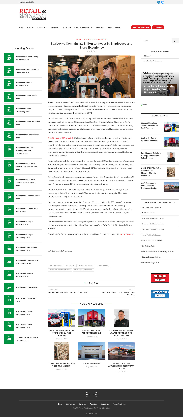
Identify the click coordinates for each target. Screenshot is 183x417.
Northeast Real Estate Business (153, 224)
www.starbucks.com (127, 234)
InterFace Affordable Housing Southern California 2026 (24, 150)
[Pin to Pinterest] (94, 283)
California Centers (148, 213)
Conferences (70, 404)
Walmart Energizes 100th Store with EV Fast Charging (61, 333)
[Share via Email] (97, 283)
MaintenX (147, 56)
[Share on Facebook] (89, 283)
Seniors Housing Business (151, 263)
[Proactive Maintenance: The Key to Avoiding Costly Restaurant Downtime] (160, 83)
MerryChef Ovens (85, 266)
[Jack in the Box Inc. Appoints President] (91, 318)
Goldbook (54, 27)
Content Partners (82, 27)
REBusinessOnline (148, 246)
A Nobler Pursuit (91, 364)
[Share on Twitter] (92, 283)
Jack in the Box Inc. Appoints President (149, 139)
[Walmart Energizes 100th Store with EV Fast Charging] (61, 318)
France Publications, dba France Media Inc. (94, 408)
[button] (143, 84)
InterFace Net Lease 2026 (26, 287)
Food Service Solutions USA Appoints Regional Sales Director (121, 333)
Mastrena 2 (70, 266)
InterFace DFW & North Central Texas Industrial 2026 (26, 183)
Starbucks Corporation (83, 270)
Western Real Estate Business (152, 240)
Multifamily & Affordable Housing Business (158, 252)
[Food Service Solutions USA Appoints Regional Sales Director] (121, 318)
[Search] (175, 40)
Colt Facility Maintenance (153, 61)
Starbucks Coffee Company (60, 270)
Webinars (66, 27)
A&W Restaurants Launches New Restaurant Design (121, 366)
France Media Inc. (119, 404)
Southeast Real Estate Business (153, 229)
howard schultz (56, 266)
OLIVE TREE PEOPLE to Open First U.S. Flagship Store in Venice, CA (151, 171)
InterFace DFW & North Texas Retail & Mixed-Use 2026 (26, 167)
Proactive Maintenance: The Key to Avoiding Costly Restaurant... (159, 89)
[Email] (162, 2)
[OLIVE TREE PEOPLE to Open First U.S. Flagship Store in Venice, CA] (61, 351)
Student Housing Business (151, 257)
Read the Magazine (141, 27)
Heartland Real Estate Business (153, 218)
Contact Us (105, 404)
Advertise (93, 404)
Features (41, 27)
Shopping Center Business (151, 207)
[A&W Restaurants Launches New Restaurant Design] (121, 351)
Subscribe (100, 27)
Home (21, 27)
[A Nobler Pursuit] (91, 351)
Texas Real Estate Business (151, 235)
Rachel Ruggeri (103, 266)
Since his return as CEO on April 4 (60, 138)
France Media (114, 27)
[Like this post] (86, 283)
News (29, 27)
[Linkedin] (158, 2)
